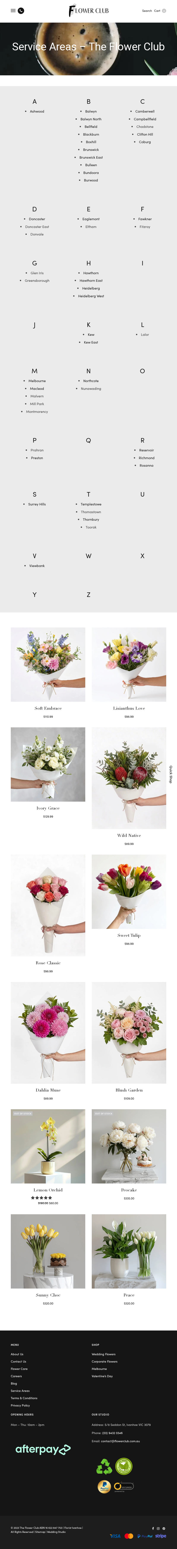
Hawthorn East (91, 280)
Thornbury (91, 519)
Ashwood (37, 111)
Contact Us (18, 1361)
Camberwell (145, 111)
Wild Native (129, 836)
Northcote (91, 380)
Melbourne (37, 380)
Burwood (91, 180)
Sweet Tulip (129, 936)
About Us (17, 1354)
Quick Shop (171, 775)
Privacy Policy (20, 1405)
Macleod (37, 388)
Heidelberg (91, 288)
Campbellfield (145, 118)
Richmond (147, 457)
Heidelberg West (91, 295)
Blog (14, 1383)
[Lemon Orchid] (48, 1146)
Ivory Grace (48, 809)
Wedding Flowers (103, 1354)
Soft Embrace (48, 709)
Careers (16, 1376)
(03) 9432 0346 (112, 1433)
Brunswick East (91, 157)
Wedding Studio (56, 1532)
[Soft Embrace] (48, 664)
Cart (159, 10)
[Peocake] (129, 1146)
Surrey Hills (37, 504)
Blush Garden (129, 1091)
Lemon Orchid (48, 1190)
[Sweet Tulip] (129, 892)
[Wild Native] (129, 778)
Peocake (129, 1190)
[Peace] (129, 1251)
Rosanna (146, 465)
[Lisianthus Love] (129, 664)
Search (147, 10)
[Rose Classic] (48, 905)
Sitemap (40, 1532)
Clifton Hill (145, 134)
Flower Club (32, 1527)
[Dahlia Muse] (48, 1033)
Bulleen (91, 164)
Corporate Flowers (104, 1361)
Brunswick (91, 149)
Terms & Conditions (24, 1398)
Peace (128, 1295)
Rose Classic (48, 963)
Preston (37, 457)
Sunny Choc (48, 1295)
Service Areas (20, 1390)
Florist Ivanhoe (73, 1527)
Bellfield (91, 126)
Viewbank (37, 565)
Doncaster (37, 218)
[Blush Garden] (129, 1033)
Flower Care (19, 1368)
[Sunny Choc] (48, 1251)
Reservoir (146, 450)
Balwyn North (91, 118)
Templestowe (91, 504)
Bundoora (91, 172)
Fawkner (145, 218)
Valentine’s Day (102, 1376)
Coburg (145, 141)
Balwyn (91, 111)
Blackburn (91, 134)
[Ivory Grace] (48, 764)
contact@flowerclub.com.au (120, 1441)
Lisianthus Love (129, 709)
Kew (91, 334)
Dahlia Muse (48, 1091)
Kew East (91, 342)
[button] (42, 1197)
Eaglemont (91, 218)
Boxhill (91, 141)
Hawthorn (91, 272)
